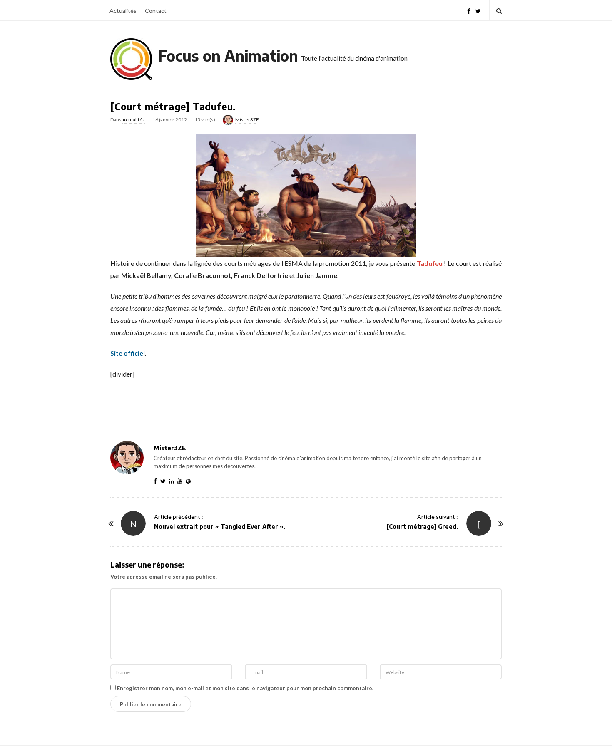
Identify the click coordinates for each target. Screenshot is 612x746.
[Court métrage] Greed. (422, 526)
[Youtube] (181, 481)
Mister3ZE (247, 119)
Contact (156, 10)
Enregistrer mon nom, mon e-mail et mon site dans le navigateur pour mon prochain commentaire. (245, 688)
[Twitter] (478, 10)
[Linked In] (173, 481)
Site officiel (127, 353)
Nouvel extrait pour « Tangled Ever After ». (219, 526)
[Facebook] (468, 10)
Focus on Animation (228, 55)
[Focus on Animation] (131, 59)
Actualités (123, 10)
